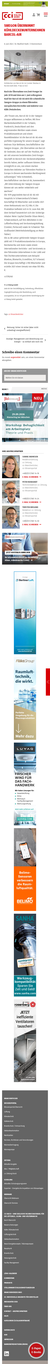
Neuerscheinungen (11, 1225)
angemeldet (16, 357)
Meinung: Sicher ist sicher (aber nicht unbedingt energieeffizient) (22, 328)
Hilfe (6, 1316)
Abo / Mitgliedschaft (11, 1169)
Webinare (8, 1194)
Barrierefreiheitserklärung (16, 1344)
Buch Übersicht (10, 1220)
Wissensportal (10, 1103)
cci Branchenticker (15, 314)
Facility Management (11, 1263)
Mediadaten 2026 (11, 1302)
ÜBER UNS (8, 1306)
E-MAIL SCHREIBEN (30, 477)
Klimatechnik (9, 1116)
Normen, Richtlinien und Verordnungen (18, 1140)
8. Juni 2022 (8, 44)
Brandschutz (8, 1253)
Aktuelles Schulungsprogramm (15, 1184)
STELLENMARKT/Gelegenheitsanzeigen (19, 1288)
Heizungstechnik (10, 1258)
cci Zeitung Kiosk (10, 1173)
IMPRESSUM (8, 1339)
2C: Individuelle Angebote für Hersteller (21, 1297)
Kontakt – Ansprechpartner (15, 1311)
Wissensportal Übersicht (13, 1107)
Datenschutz (9, 1330)
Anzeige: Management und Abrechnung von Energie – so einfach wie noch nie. (24, 340)
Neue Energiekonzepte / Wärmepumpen (18, 1244)
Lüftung (7, 1112)
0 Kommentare (36, 44)
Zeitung (7, 1160)
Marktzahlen (8, 1135)
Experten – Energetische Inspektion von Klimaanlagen (23, 1188)
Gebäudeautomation (11, 1131)
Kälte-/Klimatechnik (11, 1230)
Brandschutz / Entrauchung (14, 1126)
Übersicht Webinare (11, 1198)
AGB (5, 1335)
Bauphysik (8, 1248)
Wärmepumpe (9, 1149)
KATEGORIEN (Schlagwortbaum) (17, 1321)
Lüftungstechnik (10, 1234)
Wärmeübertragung (11, 1145)
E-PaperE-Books (36, 1350)
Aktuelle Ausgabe (10, 1164)
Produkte (8, 1283)
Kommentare (9, 1278)
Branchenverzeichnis (13, 1292)
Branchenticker (11, 1098)
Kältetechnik (8, 1121)
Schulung (8, 1180)
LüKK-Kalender (10, 1273)
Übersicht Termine (11, 1203)
